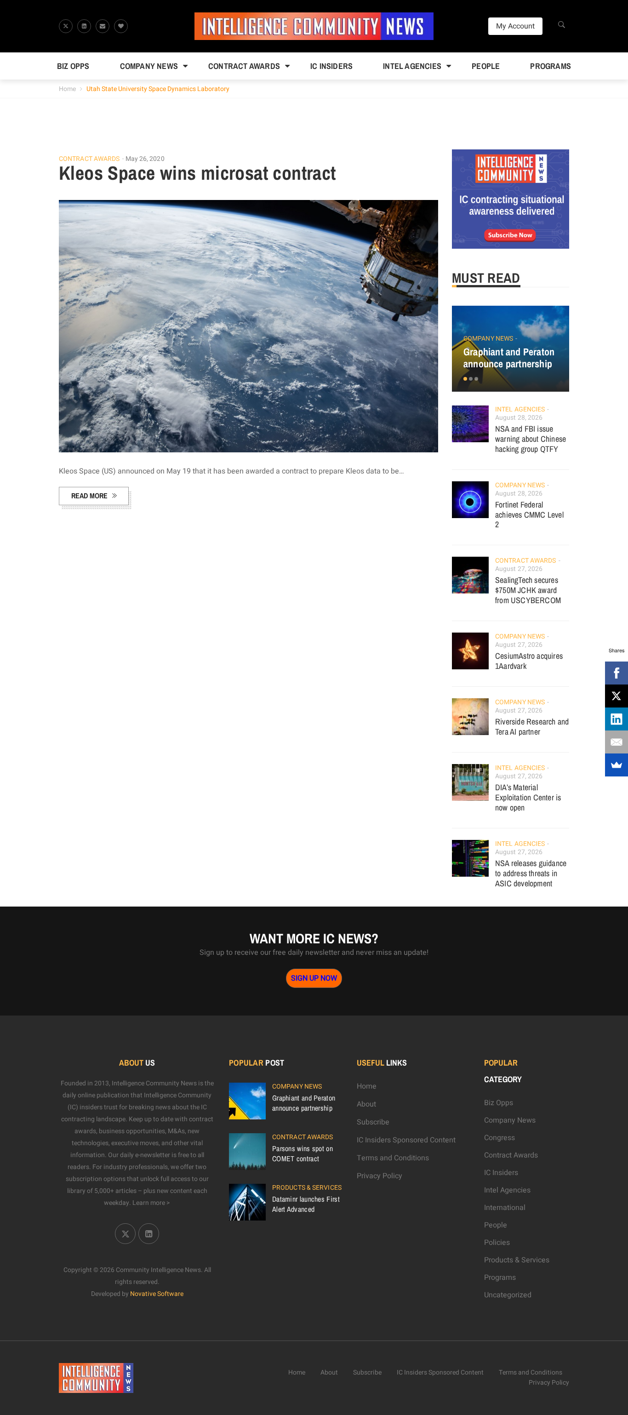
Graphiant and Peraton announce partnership (508, 358)
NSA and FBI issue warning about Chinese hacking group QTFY (530, 439)
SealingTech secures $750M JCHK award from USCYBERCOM (528, 590)
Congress (499, 1137)
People (486, 66)
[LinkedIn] (616, 719)
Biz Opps (73, 66)
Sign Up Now (314, 978)
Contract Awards (244, 66)
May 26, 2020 (145, 159)
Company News (149, 66)
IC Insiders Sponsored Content (406, 1140)
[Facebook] (616, 673)
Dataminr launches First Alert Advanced (306, 1204)
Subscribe (373, 1122)
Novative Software (156, 1294)
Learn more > (151, 1203)
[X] (616, 696)
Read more (89, 496)
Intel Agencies (412, 66)
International (504, 1207)
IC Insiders (331, 66)
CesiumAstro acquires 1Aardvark (529, 661)
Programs (550, 66)
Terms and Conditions (393, 1158)
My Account (515, 26)
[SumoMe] (616, 764)
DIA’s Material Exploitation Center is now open (528, 797)
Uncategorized (507, 1295)
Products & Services (307, 1187)
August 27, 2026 (519, 569)
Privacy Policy (379, 1175)
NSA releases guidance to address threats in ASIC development (530, 873)
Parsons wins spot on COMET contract (302, 1153)
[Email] (616, 741)
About (366, 1104)
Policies (497, 1242)
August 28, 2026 (519, 417)
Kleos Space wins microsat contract (197, 173)
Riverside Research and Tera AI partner (532, 726)
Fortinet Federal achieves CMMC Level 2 (529, 515)
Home (67, 89)
